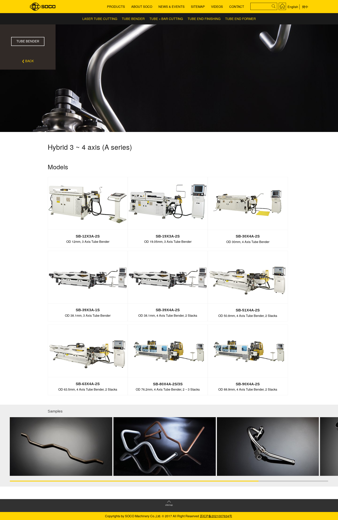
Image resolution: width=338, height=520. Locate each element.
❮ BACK (28, 61)
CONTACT (236, 6)
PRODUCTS (116, 6)
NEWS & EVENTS (171, 6)
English (293, 6)
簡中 (305, 6)
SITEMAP (198, 6)
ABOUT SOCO (141, 6)
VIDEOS (217, 6)
